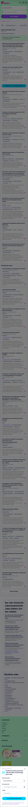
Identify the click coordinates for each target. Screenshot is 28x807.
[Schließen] (25, 769)
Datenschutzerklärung (14, 804)
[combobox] (13, 781)
